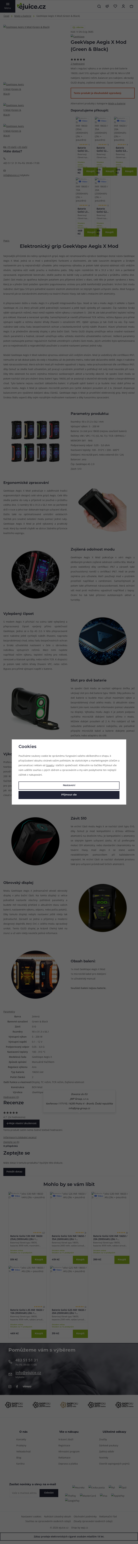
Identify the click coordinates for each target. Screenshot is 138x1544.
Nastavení (69, 785)
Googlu (50, 765)
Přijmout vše (69, 795)
